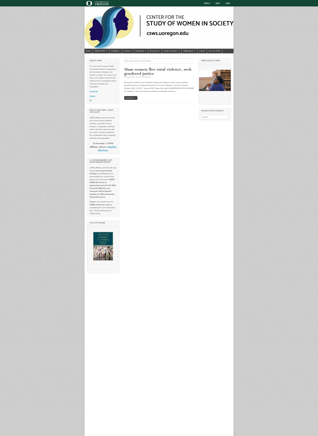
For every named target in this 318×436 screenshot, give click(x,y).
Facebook (94, 91)
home (88, 51)
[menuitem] (208, 3)
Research (154, 51)
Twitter (92, 96)
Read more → (131, 98)
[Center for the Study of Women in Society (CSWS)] (159, 27)
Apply (207, 3)
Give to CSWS (214, 51)
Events (127, 51)
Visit (218, 3)
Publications (188, 51)
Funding (114, 51)
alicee (128, 77)
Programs (140, 51)
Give (228, 3)
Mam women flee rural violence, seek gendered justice (158, 71)
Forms (202, 51)
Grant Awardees (171, 51)
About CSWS (100, 51)
